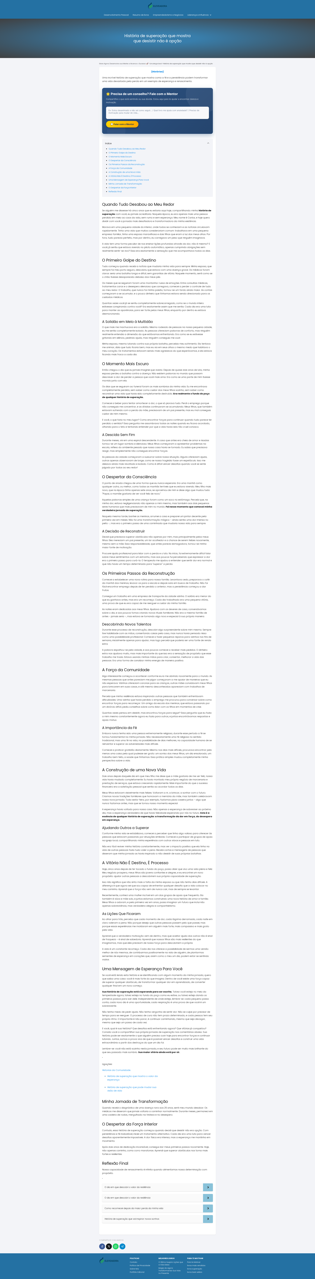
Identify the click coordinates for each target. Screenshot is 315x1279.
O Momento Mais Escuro (120, 156)
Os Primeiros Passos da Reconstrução (127, 164)
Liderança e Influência (198, 15)
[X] (109, 1246)
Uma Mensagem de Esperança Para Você (129, 179)
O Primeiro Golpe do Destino (122, 152)
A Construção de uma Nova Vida (124, 172)
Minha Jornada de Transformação (125, 183)
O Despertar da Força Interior (122, 187)
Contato (133, 1262)
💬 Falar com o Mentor (122, 124)
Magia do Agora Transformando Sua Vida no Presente (169, 1270)
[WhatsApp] (116, 1246)
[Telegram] (122, 1246)
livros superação (194, 1269)
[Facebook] (102, 1246)
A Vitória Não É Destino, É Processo (125, 176)
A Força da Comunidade (120, 168)
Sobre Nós (134, 1269)
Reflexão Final (115, 191)
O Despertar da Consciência (122, 160)
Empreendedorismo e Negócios (168, 15)
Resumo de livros (141, 15)
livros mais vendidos (196, 1265)
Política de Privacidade (140, 1265)
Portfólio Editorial (137, 1272)
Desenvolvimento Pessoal (116, 15)
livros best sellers (194, 1272)
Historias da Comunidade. (116, 1070)
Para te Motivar (193, 1262)
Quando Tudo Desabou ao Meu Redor (127, 148)
